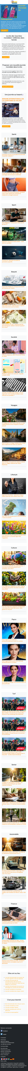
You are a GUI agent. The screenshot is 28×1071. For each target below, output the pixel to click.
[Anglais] (4, 1059)
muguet (9, 1065)
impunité (16, 1063)
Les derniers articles (6, 1044)
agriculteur (15, 1067)
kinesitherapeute (22, 1065)
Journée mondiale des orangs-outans (14, 991)
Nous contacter (4, 1054)
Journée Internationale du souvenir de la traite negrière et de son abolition (14, 978)
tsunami (3, 1064)
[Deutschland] (11, 1059)
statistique (9, 1067)
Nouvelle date (4, 1048)
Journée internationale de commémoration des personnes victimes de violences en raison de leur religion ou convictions (14, 982)
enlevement (21, 1064)
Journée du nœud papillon (11, 1012)
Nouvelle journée (7, 86)
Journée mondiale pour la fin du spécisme (13, 1009)
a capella (21, 1067)
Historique (3, 1039)
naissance (14, 1065)
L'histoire (5, 57)
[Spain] (13, 1059)
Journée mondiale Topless (11, 1007)
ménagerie (3, 1067)
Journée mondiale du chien (12, 1005)
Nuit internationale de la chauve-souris (15, 1004)
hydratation (10, 1063)
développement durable (12, 1064)
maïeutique (3, 1063)
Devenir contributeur (6, 1051)
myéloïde (21, 1063)
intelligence (3, 1065)
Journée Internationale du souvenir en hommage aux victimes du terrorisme (14, 986)
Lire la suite (6, 126)
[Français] (2, 1059)
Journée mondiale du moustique (13, 989)
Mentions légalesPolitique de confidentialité (7, 1042)
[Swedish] (9, 1059)
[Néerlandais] (6, 1059)
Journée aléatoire (5, 1053)
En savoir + (4, 30)
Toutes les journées (5, 1050)
